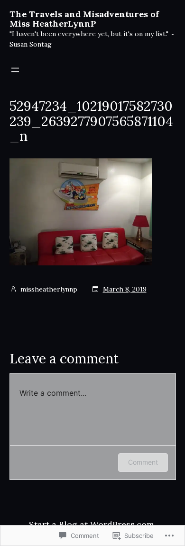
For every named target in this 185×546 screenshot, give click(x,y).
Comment (143, 462)
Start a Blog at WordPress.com (91, 524)
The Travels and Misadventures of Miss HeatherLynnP (84, 19)
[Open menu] (15, 70)
